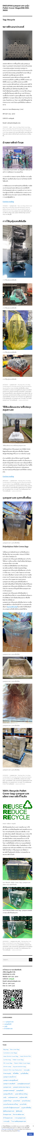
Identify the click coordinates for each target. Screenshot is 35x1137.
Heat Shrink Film (25, 1056)
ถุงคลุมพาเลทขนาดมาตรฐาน (21, 1087)
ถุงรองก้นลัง (23, 395)
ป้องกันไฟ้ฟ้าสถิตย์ (12, 607)
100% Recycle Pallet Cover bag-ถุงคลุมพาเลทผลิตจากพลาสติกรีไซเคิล (16, 793)
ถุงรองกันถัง (29, 395)
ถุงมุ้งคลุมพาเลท (20, 393)
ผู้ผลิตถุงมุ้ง (8, 398)
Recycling (24, 386)
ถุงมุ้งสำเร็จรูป (7, 1101)
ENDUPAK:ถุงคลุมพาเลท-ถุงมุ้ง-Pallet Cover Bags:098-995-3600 (16, 8)
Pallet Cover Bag (25, 127)
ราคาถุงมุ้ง (23, 398)
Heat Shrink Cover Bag (10, 1056)
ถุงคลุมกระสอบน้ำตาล (9, 1077)
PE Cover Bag (13, 386)
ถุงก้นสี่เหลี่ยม (22, 388)
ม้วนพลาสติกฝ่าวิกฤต (13, 142)
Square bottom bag (18, 130)
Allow (30, 1134)
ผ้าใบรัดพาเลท (8, 1028)
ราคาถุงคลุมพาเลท (16, 398)
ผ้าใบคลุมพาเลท (21, 396)
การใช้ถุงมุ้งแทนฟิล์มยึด (14, 221)
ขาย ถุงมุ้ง (16, 388)
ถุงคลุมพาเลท (12, 132)
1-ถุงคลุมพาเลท (12, 205)
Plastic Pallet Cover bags (22, 1063)
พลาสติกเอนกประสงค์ (13, 26)
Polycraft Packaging (17, 129)
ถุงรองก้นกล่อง (22, 134)
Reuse (4, 130)
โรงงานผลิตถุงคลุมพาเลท (25, 489)
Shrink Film (9, 130)
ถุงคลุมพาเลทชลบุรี (13, 391)
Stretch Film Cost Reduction (12, 1070)
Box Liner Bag (17, 127)
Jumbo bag (6, 386)
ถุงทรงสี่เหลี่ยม (9, 780)
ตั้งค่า (19, 1131)
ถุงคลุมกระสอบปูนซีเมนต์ (16, 389)
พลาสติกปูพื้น (9, 214)
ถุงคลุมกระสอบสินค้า (27, 389)
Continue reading (8, 201)
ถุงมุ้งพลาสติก (27, 393)
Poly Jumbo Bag (7, 129)
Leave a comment (23, 400)
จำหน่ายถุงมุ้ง (7, 1073)
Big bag (20, 384)
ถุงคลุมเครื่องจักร (9, 393)
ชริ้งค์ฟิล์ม (16, 1073)
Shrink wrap (7, 1066)
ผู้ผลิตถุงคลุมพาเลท (23, 487)
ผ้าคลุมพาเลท (14, 396)
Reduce (30, 129)
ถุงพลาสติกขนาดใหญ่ (21, 1094)
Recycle (25, 129)
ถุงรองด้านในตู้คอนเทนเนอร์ (11, 1107)
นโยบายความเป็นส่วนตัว (7, 1129)
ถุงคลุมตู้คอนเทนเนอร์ (23, 1083)
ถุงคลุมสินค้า (22, 391)
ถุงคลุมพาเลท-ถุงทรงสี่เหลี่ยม (17, 497)
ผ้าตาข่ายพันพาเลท (18, 1114)
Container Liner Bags (10, 1053)
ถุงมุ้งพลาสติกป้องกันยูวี (13, 134)
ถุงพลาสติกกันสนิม (19, 132)
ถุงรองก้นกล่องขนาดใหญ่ (14, 395)
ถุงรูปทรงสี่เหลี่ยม (7, 396)
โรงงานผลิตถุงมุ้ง (13, 400)
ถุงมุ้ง (10, 127)
